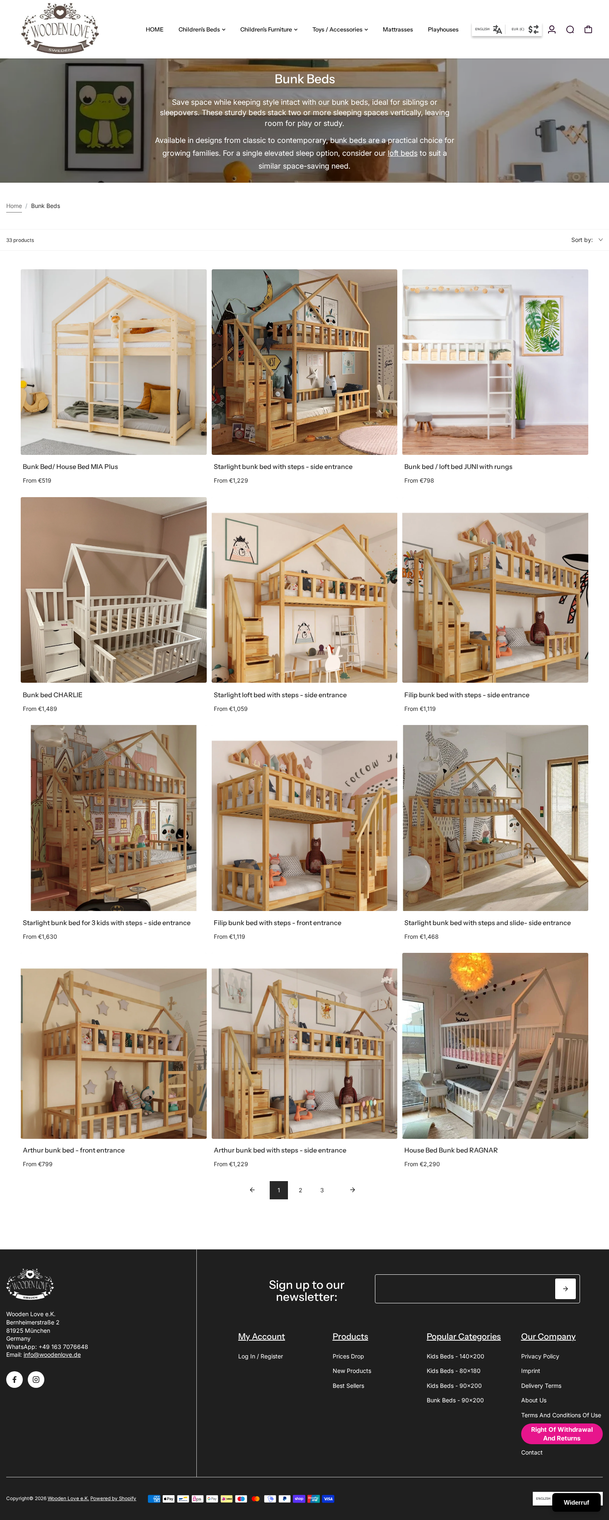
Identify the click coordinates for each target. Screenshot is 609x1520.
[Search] (570, 29)
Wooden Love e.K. (68, 1498)
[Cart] (588, 29)
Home (14, 205)
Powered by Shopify (113, 1498)
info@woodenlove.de (52, 1354)
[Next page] (352, 1190)
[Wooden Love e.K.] (64, 29)
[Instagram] (36, 1379)
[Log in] (552, 29)
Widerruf (576, 1502)
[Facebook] (14, 1379)
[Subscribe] (565, 1289)
